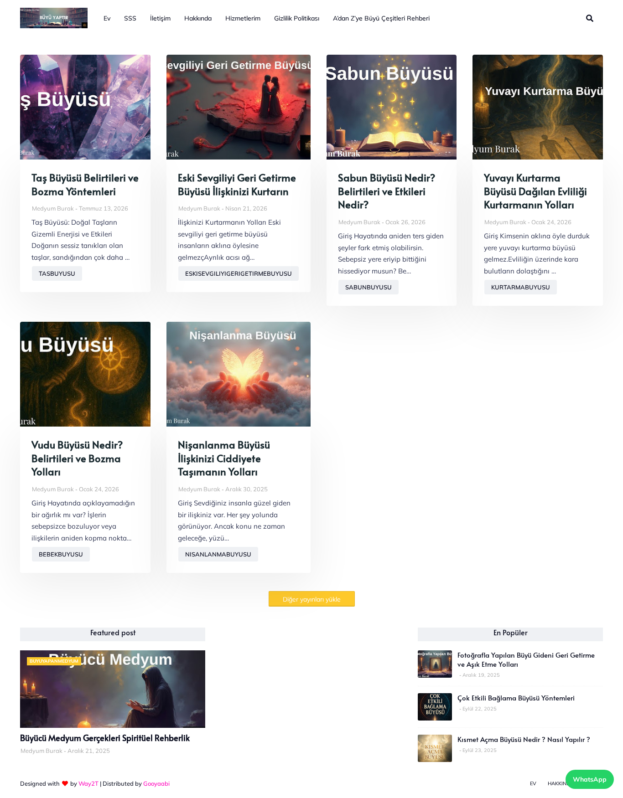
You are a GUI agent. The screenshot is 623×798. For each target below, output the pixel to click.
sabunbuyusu (368, 287)
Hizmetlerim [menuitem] (242, 18)
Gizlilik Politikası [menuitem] (296, 18)
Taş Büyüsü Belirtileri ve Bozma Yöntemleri (85, 184)
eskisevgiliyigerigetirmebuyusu (238, 273)
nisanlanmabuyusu (218, 554)
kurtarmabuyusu (520, 287)
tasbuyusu (57, 273)
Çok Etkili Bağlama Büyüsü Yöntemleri (516, 697)
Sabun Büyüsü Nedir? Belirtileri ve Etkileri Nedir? (386, 191)
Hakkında (561, 783)
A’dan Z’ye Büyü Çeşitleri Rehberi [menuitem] (381, 18)
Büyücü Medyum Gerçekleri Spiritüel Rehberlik (105, 737)
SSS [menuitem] (130, 18)
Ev (533, 783)
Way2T (88, 783)
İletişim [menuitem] (160, 18)
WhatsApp (590, 779)
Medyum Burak (53, 208)
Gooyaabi (156, 783)
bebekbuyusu (61, 554)
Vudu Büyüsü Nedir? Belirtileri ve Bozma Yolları (77, 458)
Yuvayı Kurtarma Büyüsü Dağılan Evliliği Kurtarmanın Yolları (535, 191)
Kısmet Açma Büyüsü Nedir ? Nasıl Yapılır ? (523, 739)
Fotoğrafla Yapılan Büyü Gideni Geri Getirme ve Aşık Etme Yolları (526, 659)
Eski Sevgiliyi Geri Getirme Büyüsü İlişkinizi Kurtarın (237, 184)
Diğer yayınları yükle (312, 599)
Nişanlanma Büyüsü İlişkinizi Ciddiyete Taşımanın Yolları (224, 458)
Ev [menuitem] (107, 18)
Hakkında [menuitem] (198, 18)
